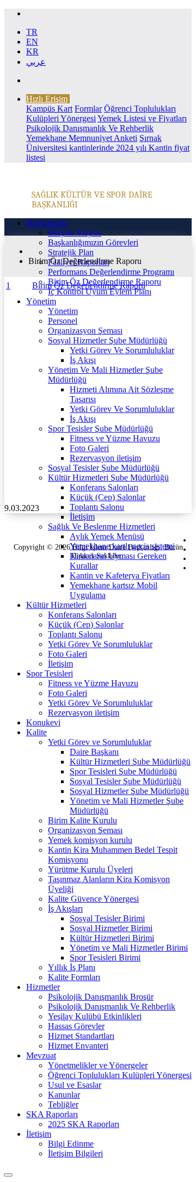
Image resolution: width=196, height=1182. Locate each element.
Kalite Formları (74, 977)
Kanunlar (64, 1094)
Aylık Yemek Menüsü (107, 536)
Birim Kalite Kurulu (82, 820)
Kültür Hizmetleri (56, 605)
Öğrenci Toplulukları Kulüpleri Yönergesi (120, 1075)
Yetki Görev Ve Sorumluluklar (122, 350)
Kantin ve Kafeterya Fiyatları (120, 575)
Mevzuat (41, 1055)
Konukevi (43, 722)
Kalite (36, 732)
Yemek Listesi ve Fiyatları (142, 118)
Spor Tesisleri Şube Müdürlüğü (123, 771)
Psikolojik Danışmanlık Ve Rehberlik (90, 128)
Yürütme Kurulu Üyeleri (90, 869)
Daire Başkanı (94, 751)
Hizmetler (43, 987)
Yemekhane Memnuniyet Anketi (81, 138)
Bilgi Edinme (71, 1143)
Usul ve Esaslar (74, 1084)
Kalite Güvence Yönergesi (93, 898)
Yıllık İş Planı (71, 967)
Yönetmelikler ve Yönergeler (98, 1065)
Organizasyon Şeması (85, 330)
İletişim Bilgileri (75, 1153)
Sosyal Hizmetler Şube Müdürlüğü (107, 340)
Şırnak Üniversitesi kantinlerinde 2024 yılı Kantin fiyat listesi (107, 147)
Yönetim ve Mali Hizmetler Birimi (129, 947)
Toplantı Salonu (97, 507)
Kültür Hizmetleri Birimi (112, 938)
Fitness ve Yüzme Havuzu (115, 438)
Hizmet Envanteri (78, 1045)
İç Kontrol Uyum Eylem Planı (99, 291)
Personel (62, 320)
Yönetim (41, 301)
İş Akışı (83, 360)
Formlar (88, 108)
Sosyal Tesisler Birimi (107, 918)
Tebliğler (63, 1104)
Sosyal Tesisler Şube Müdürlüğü (104, 467)
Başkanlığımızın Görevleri (93, 242)
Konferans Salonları (104, 487)
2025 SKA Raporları (83, 1124)
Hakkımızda (47, 222)
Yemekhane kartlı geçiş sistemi (122, 546)
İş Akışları (65, 908)
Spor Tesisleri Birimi (105, 957)
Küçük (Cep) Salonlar (107, 497)
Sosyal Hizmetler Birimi (111, 928)
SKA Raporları (52, 1114)
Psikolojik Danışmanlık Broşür (101, 996)
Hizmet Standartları (81, 1036)
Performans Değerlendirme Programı (111, 271)
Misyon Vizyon (74, 232)
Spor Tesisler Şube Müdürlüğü (100, 428)
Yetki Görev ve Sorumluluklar (99, 742)
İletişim (82, 516)
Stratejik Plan (71, 252)
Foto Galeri (89, 448)
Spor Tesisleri (49, 673)
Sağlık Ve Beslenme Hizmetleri (101, 526)
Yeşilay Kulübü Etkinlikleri (95, 1016)
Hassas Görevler (76, 1026)
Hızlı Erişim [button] (47, 98)
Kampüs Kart (49, 108)
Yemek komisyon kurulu (90, 840)
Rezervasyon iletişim (105, 458)
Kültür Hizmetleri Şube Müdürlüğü (108, 477)
